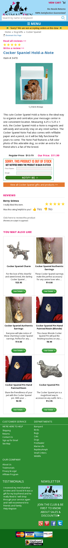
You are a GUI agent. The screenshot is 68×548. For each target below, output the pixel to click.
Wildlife (37, 456)
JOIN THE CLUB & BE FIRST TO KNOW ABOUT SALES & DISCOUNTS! (50, 510)
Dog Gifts (18, 31)
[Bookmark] (12, 35)
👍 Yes (37, 209)
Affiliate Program (10, 474)
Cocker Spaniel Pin (49, 384)
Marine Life (39, 446)
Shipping (6, 430)
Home (8, 31)
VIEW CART (55, 2)
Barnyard (38, 426)
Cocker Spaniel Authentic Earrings (49, 268)
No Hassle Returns (56, 8)
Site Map (6, 443)
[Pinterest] (47, 525)
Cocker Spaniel (33, 31)
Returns (6, 433)
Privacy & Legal (9, 471)
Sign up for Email (10, 440)
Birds (36, 429)
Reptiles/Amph (41, 449)
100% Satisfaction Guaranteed (50, 12)
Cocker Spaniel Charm (19, 266)
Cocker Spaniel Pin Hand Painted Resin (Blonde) (49, 327)
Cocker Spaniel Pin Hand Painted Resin (18, 386)
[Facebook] (53, 525)
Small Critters (40, 452)
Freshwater (39, 443)
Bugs (36, 433)
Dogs (36, 439)
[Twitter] (60, 525)
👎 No (48, 209)
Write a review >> (13, 48)
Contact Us (7, 437)
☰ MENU (34, 24)
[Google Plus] (41, 525)
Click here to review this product (19, 217)
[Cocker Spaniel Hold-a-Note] (34, 108)
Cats (36, 436)
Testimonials (8, 467)
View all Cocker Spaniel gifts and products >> (34, 184)
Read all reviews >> (14, 40)
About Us (6, 464)
